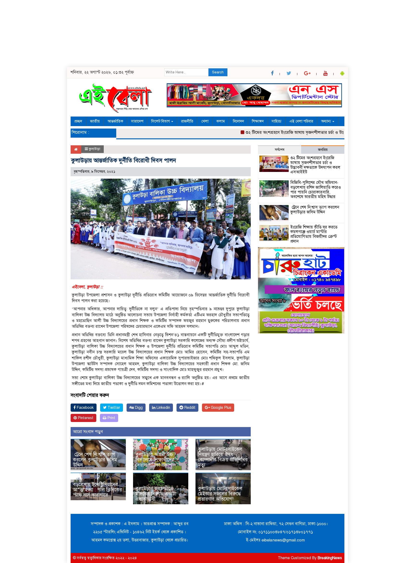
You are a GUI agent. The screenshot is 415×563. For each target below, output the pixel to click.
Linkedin (162, 407)
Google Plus (220, 407)
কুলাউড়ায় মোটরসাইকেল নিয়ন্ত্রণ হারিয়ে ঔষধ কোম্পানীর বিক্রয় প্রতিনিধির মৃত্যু (223, 457)
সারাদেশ (137, 121)
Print (110, 418)
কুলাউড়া (94, 149)
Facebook (85, 407)
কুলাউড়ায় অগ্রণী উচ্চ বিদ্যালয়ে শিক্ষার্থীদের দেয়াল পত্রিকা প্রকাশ (154, 460)
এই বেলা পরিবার (301, 121)
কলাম (220, 121)
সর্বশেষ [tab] (279, 149)
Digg (138, 407)
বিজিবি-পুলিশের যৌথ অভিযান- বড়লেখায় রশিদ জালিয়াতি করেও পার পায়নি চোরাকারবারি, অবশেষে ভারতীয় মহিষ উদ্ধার (315, 189)
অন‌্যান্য (326, 121)
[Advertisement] (144, 33)
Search (218, 72)
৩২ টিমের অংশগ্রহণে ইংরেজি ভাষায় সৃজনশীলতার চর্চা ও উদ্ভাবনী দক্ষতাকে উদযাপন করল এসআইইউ (316, 132)
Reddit (189, 407)
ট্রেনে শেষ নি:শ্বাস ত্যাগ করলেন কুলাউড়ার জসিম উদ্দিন (95, 460)
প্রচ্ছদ (78, 121)
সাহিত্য (276, 121)
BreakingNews (329, 558)
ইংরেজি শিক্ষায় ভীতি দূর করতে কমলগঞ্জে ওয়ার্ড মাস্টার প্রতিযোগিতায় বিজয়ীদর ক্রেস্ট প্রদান (313, 234)
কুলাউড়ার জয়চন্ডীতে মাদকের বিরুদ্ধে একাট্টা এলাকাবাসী (155, 494)
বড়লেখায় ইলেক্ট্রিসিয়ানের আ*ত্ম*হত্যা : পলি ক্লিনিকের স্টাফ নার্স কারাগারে (97, 489)
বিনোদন (238, 121)
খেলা (204, 121)
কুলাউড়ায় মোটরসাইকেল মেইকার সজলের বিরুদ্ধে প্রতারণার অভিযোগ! (220, 494)
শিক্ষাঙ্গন (258, 121)
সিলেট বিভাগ (161, 121)
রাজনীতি (187, 121)
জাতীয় (95, 121)
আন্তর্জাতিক (115, 121)
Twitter (113, 407)
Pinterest (85, 418)
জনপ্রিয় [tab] (323, 149)
